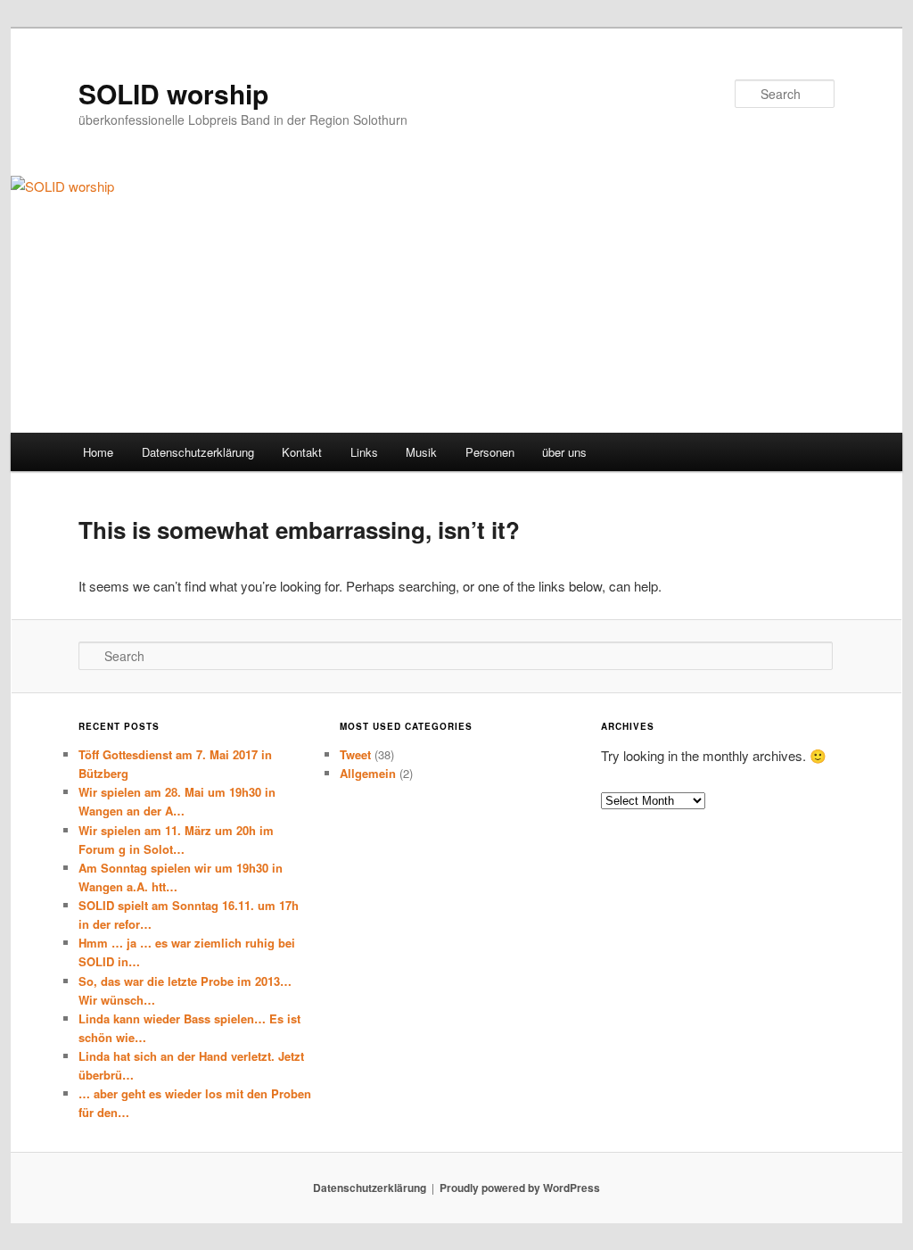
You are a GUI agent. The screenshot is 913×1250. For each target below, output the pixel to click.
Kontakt (302, 451)
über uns (564, 451)
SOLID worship (173, 93)
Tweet (355, 754)
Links (364, 451)
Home (98, 451)
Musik (421, 451)
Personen (489, 451)
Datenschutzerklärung (198, 451)
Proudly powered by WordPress (520, 1188)
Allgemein (368, 773)
